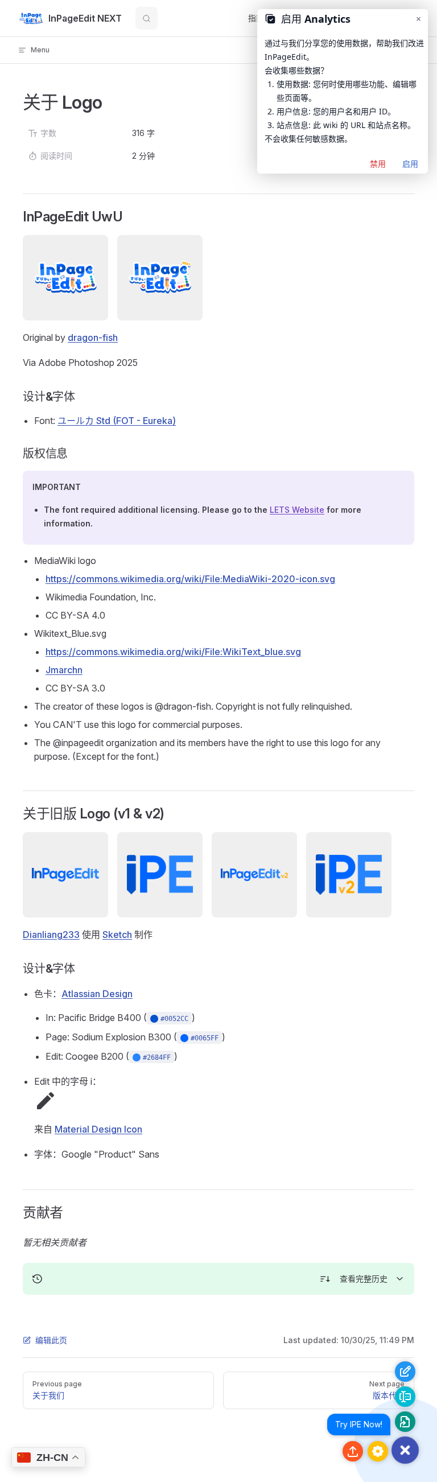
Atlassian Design (97, 993)
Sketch (117, 934)
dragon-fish (93, 337)
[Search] (146, 18)
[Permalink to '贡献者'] (15, 1213)
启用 (410, 163)
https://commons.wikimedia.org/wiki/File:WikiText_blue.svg (173, 651)
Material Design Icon (98, 1129)
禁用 (378, 163)
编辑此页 (51, 1340)
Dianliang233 (51, 934)
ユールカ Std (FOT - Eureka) (116, 420)
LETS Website (297, 509)
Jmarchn (64, 670)
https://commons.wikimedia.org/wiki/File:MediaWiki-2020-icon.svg (190, 578)
